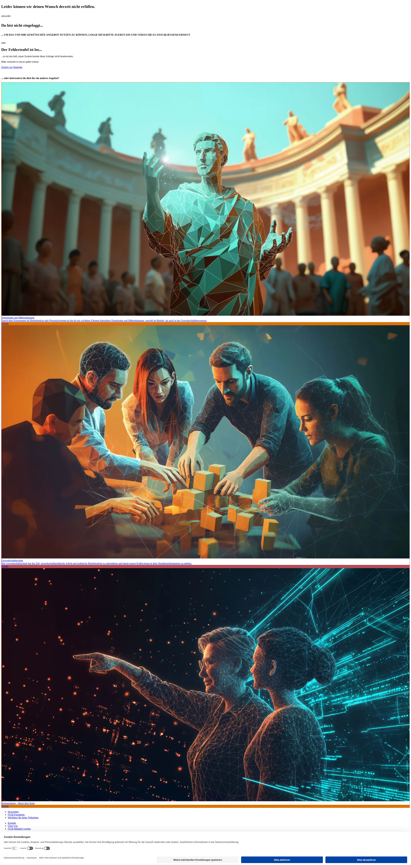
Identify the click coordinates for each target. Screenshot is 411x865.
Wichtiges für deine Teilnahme (23, 817)
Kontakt (12, 823)
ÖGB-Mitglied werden (19, 828)
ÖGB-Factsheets (16, 814)
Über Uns (13, 826)
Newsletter (13, 811)
